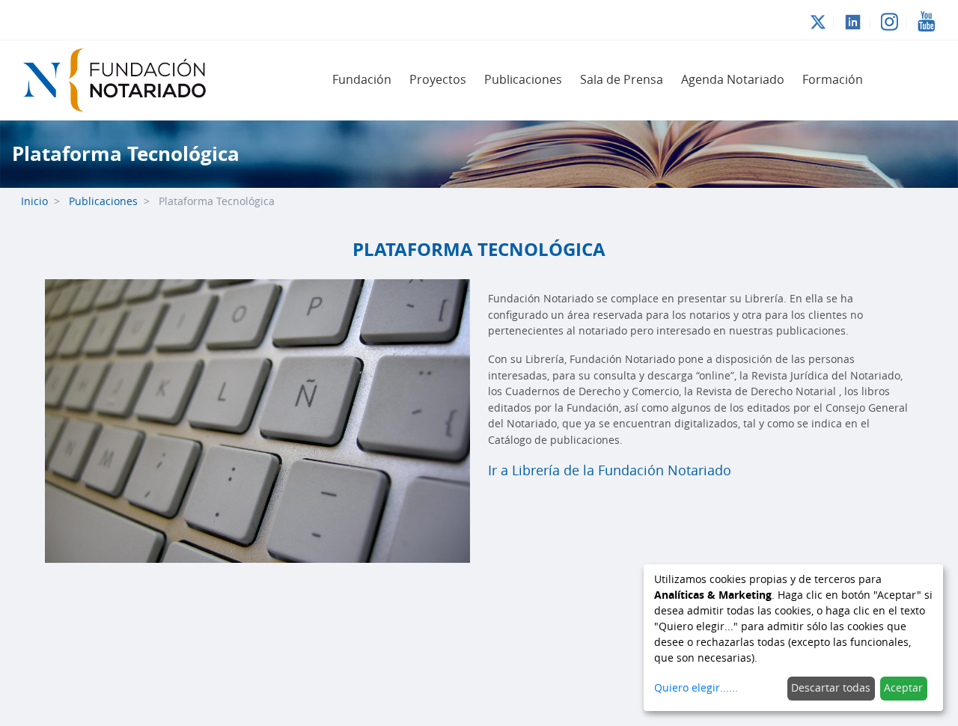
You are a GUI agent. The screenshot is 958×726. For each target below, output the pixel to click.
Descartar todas (830, 688)
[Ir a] (123, 80)
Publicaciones (103, 201)
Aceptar (903, 688)
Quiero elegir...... (696, 688)
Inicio (34, 201)
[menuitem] (361, 80)
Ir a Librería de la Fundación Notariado (609, 471)
